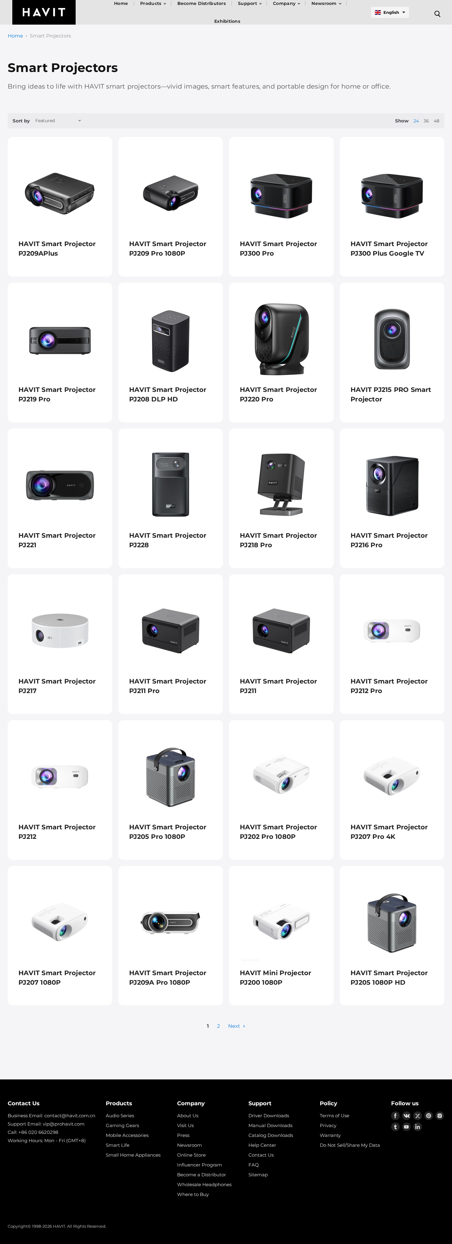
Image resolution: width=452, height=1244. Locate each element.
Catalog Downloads (270, 1135)
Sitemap (258, 1175)
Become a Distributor (201, 1175)
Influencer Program (199, 1165)
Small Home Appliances (133, 1155)
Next (234, 1026)
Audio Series (120, 1115)
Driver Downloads (268, 1115)
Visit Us (185, 1125)
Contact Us (261, 1155)
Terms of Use (334, 1115)
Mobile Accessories (127, 1135)
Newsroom (189, 1145)
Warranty (330, 1135)
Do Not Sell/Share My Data (350, 1145)
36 (426, 121)
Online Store (191, 1155)
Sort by (21, 120)
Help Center (262, 1145)
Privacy (328, 1125)
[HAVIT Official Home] (44, 12)
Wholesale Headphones (204, 1184)
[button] (390, 12)
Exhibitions (227, 21)
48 (436, 121)
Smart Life (117, 1145)
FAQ (253, 1165)
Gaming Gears (122, 1125)
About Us (187, 1115)
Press (183, 1135)
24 (416, 121)
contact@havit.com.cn (69, 1115)
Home (15, 36)
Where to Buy (193, 1194)
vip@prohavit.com (64, 1124)
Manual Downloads (270, 1125)
